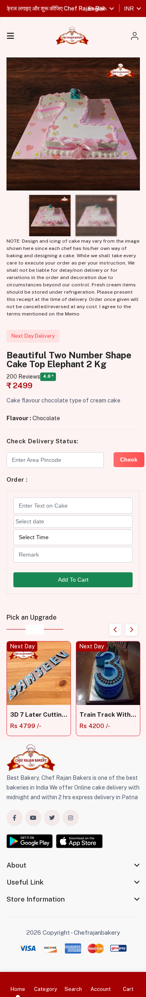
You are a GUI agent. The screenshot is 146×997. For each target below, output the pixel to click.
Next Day (22, 646)
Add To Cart (73, 579)
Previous (115, 630)
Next (131, 630)
